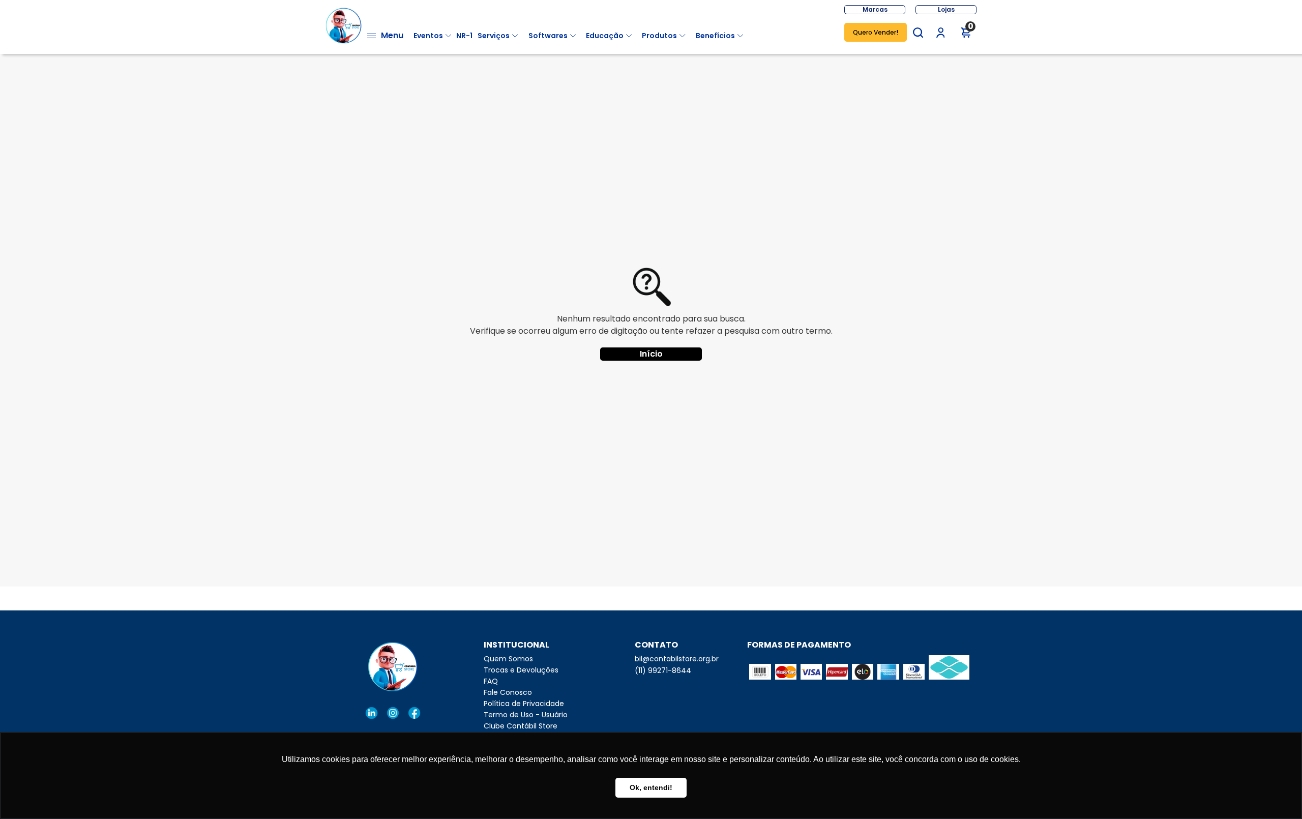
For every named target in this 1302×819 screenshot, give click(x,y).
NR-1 (464, 36)
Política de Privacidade (524, 703)
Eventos (428, 36)
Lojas (946, 9)
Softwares (548, 36)
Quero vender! (875, 32)
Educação (605, 36)
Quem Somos (508, 659)
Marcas (875, 9)
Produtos (659, 36)
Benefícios (715, 36)
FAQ (491, 681)
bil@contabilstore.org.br (677, 659)
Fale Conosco (508, 692)
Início (651, 354)
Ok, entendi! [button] (651, 787)
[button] (918, 32)
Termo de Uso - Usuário (526, 715)
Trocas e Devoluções (521, 670)
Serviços (494, 36)
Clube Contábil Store (520, 726)
